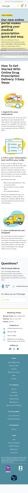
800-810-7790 (19, 1)
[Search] (18, 6)
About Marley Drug (14, 362)
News (14, 375)
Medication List (14, 402)
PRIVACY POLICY (14, 446)
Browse (14, 389)
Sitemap (14, 378)
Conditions (14, 392)
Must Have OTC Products (14, 405)
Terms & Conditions (14, 443)
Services (14, 429)
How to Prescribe (14, 415)
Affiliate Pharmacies (14, 372)
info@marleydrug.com (22, 286)
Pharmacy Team (14, 365)
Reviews (14, 369)
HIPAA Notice (14, 449)
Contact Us (14, 452)
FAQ (14, 439)
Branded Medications (14, 419)
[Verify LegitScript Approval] (14, 478)
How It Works (14, 395)
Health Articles (14, 399)
